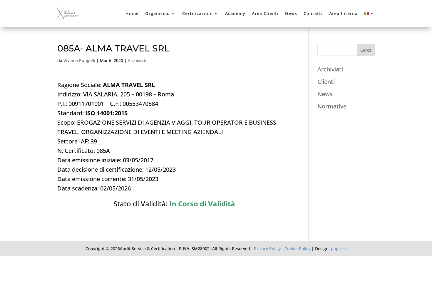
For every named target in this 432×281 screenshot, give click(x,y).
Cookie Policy (297, 248)
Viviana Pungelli (79, 60)
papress (339, 248)
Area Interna (343, 13)
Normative (331, 106)
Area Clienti (265, 13)
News (291, 13)
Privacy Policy (267, 248)
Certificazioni (197, 13)
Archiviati (137, 60)
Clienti (326, 82)
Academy (235, 13)
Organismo (157, 13)
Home (132, 13)
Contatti (313, 13)
